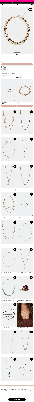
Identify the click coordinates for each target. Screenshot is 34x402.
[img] (16, 54)
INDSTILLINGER (17, 396)
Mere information (4, 75)
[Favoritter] (31, 4)
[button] (30, 4)
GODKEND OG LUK (17, 399)
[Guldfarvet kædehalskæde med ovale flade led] (2, 61)
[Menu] (1, 4)
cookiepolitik (5, 392)
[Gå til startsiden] (17, 4)
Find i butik (4, 67)
